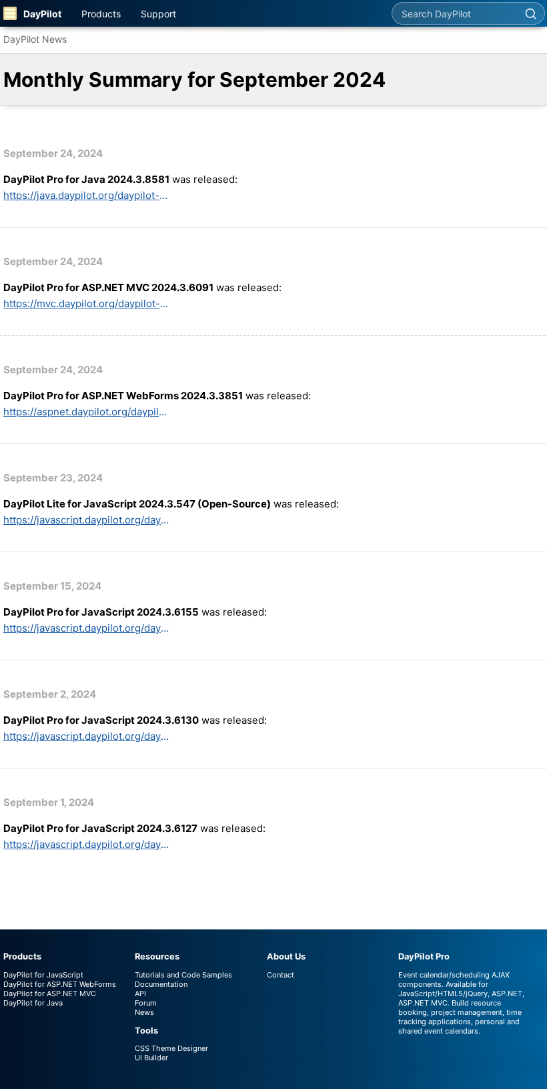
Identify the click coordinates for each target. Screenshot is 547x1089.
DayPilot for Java (33, 1003)
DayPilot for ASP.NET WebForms (59, 984)
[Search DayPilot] (530, 13)
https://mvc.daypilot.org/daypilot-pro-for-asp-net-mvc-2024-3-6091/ (86, 303)
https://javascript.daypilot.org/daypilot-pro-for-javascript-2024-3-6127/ (86, 844)
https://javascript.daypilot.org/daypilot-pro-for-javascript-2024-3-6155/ (86, 628)
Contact (280, 974)
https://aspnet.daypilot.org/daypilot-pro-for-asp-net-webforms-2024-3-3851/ (86, 411)
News (144, 1012)
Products (101, 13)
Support (158, 13)
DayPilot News (35, 39)
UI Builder (151, 1057)
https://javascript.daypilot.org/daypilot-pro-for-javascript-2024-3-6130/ (86, 736)
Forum (146, 1003)
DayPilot (42, 13)
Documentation (161, 984)
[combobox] (454, 13)
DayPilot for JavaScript (43, 974)
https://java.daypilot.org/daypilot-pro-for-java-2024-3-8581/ (86, 195)
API (140, 993)
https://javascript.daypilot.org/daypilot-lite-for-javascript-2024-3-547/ (86, 519)
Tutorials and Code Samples (183, 974)
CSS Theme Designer (171, 1048)
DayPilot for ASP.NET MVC (49, 993)
